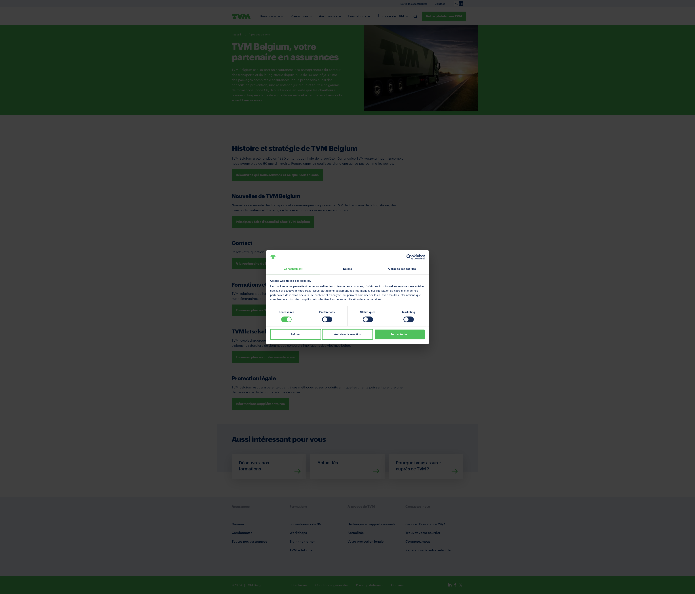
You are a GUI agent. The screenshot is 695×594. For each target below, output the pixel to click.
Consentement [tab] (293, 268)
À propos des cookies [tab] (402, 268)
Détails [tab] (347, 268)
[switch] (327, 319)
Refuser (295, 334)
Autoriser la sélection (347, 334)
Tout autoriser (399, 334)
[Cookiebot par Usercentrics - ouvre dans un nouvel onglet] (409, 257)
